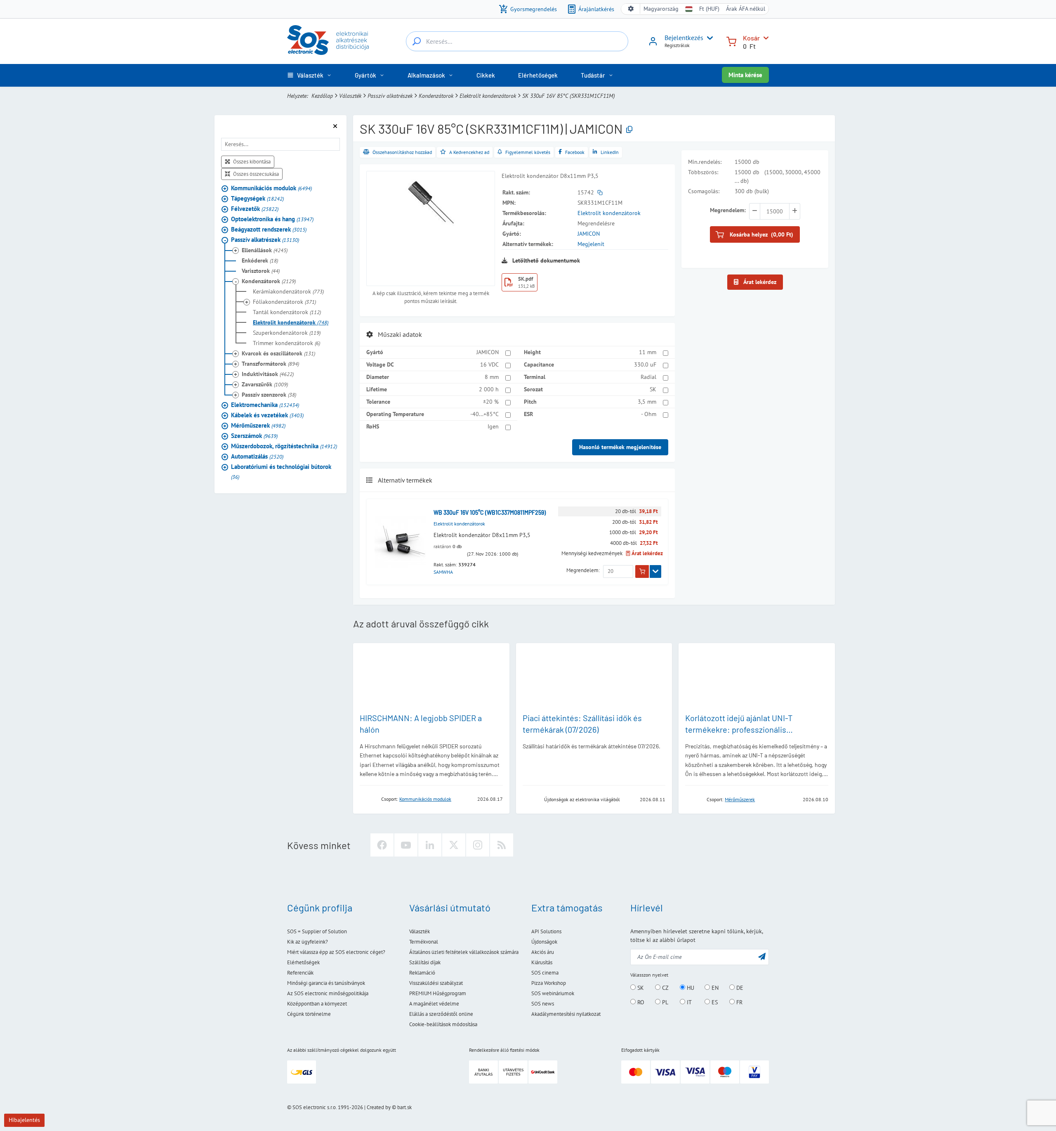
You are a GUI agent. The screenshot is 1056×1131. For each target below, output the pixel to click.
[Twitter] (453, 845)
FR (738, 1002)
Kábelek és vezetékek (267, 415)
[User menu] (708, 38)
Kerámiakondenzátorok (288, 291)
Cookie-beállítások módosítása (443, 1024)
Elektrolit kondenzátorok (488, 95)
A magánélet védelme (434, 1003)
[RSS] (501, 845)
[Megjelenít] (655, 571)
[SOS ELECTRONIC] (531, 799)
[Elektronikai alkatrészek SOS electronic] (328, 40)
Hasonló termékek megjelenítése (620, 447)
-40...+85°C (484, 414)
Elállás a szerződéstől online (441, 1013)
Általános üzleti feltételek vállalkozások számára (464, 952)
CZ (664, 987)
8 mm (492, 377)
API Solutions (546, 931)
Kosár (751, 38)
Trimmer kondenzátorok (286, 343)
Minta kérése (745, 75)
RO (640, 1002)
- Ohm (648, 414)
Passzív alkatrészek (390, 95)
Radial (648, 377)
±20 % (491, 401)
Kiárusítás (541, 962)
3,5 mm (647, 401)
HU (689, 987)
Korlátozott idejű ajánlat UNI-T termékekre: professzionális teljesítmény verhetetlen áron (738, 729)
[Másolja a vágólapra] (629, 129)
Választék (350, 95)
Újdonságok (544, 941)
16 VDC (489, 364)
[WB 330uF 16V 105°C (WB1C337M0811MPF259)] (400, 542)
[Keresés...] (416, 41)
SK (653, 389)
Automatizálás (257, 456)
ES (714, 1002)
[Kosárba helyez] (642, 571)
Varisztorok (261, 270)
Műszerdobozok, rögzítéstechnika (284, 446)
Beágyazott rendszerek (268, 229)
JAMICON (589, 233)
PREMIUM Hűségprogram (437, 993)
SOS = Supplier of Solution (317, 931)
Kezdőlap (322, 95)
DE (739, 987)
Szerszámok (254, 436)
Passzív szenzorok (269, 394)
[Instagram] (477, 845)
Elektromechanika (265, 405)
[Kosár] (731, 40)
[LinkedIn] (429, 845)
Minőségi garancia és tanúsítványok (326, 983)
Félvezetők (254, 209)
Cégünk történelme (309, 1013)
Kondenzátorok (436, 95)
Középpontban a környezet (317, 1003)
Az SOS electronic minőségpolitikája (327, 993)
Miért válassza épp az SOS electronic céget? (336, 952)
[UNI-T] (693, 799)
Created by (379, 1107)
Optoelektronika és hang (272, 219)
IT (688, 1002)
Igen (493, 426)
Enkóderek (260, 260)
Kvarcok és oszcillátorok (278, 353)
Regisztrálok (677, 45)
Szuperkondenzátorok (287, 332)
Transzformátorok (270, 363)
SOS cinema (545, 972)
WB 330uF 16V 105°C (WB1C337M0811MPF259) (490, 512)
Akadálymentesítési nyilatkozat (566, 1013)
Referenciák (300, 972)
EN (714, 987)
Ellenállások (265, 250)
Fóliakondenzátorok (284, 301)
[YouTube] (405, 845)
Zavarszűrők (265, 384)
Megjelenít (591, 244)
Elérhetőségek (303, 962)
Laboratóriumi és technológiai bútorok (281, 471)
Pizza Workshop (548, 983)
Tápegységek (257, 198)
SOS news (542, 1003)
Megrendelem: (583, 570)
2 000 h (489, 389)
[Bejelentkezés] (653, 44)
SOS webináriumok (552, 993)
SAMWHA (443, 572)
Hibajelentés (24, 1120)
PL (664, 1002)
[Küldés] (762, 956)
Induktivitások (268, 374)
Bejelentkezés (684, 37)
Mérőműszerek (258, 425)
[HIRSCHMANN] (368, 798)
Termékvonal (423, 941)
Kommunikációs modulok (271, 188)
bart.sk (404, 1107)
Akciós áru (542, 952)
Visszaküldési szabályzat (436, 983)
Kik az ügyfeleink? (307, 941)
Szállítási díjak (425, 962)
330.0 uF (645, 364)
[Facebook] (382, 845)
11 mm (647, 352)
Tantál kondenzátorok (287, 312)
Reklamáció (422, 972)
